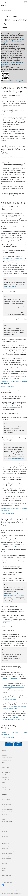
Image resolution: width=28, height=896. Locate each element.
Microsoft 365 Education (6, 804)
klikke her (14, 406)
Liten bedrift (4, 838)
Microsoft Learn (5, 848)
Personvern (12, 890)
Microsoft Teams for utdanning (7, 801)
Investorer (4, 878)
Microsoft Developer (6, 846)
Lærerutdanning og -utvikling (7, 809)
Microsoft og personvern (6, 875)
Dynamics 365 (4, 828)
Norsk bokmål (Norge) (8, 882)
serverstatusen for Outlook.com (9, 678)
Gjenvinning (4, 787)
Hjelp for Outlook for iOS (7, 386)
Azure (3, 826)
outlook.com (6, 621)
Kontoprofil (4, 774)
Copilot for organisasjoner (7, 757)
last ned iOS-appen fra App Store (14, 81)
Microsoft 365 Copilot (6, 833)
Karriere (3, 870)
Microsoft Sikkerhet (5, 824)
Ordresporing (4, 784)
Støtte (3, 5)
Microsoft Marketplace (6, 856)
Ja (9, 744)
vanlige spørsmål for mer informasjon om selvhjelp (12, 41)
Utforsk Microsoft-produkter (7, 765)
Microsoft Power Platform (6, 858)
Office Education (5, 806)
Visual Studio (4, 863)
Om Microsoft (4, 873)
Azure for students (5, 814)
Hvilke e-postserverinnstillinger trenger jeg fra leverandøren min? (14, 595)
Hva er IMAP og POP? (16, 546)
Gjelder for (4, 27)
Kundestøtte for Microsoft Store (8, 779)
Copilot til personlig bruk (6, 760)
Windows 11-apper (5, 767)
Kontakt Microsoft (5, 890)
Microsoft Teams (5, 836)
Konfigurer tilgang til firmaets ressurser (14, 258)
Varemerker (4, 893)
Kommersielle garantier (6, 789)
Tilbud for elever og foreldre (7, 811)
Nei (18, 744)
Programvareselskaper (6, 861)
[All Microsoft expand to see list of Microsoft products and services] (2, 2)
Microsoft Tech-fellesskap (7, 853)
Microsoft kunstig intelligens (7, 821)
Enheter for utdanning (6, 799)
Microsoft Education (5, 796)
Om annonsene (10, 893)
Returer (3, 782)
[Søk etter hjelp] (5, 2)
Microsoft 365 (4, 762)
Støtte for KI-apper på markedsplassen (9, 851)
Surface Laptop (4, 755)
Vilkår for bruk (17, 890)
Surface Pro (4, 752)
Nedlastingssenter (5, 777)
